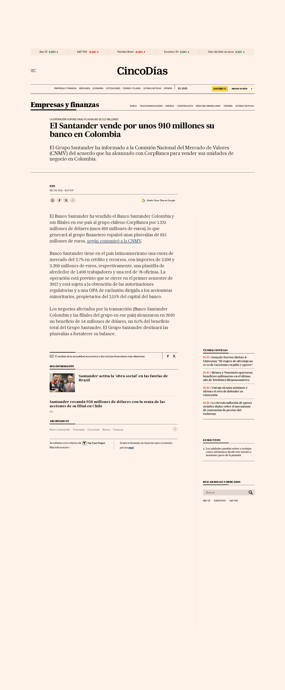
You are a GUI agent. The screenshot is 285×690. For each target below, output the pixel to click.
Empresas (79, 429)
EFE (52, 186)
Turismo (228, 106)
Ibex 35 (43, 52)
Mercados (84, 88)
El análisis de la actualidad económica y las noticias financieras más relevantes (100, 356)
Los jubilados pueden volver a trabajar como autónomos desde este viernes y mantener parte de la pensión (229, 452)
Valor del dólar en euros (221, 52)
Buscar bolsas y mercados (221, 481)
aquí (131, 447)
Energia (170, 106)
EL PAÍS (181, 87)
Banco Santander (60, 429)
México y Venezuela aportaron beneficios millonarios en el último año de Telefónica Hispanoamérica (227, 376)
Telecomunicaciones (151, 106)
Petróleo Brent (125, 52)
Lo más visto (211, 440)
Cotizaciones (113, 88)
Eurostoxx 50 (171, 52)
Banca (133, 106)
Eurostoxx (220, 501)
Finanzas (118, 429)
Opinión (168, 88)
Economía (98, 88)
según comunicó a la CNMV (114, 241)
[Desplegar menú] (33, 70)
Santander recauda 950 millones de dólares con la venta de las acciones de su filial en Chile (107, 404)
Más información (59, 447)
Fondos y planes (132, 88)
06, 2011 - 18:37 (61, 190)
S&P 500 (82, 52)
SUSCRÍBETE (219, 88)
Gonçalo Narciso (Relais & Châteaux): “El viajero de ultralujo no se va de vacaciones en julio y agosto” (228, 361)
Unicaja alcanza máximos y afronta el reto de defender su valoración (225, 391)
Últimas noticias (152, 88)
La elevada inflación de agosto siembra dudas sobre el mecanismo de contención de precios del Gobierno (227, 408)
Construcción (185, 106)
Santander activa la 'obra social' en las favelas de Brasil (123, 378)
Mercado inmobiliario (208, 106)
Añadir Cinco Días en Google (161, 200)
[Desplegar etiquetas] (175, 429)
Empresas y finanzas (65, 88)
